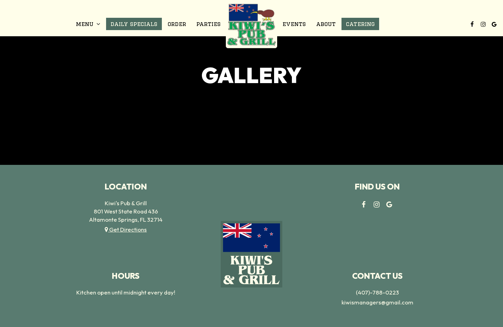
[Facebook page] (472, 23)
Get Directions (127, 229)
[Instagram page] (483, 23)
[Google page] (494, 23)
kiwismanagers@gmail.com (377, 302)
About (326, 24)
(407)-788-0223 (377, 292)
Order (177, 24)
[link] (251, 24)
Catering (360, 24)
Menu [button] (85, 24)
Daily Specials (134, 24)
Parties (208, 24)
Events (294, 24)
